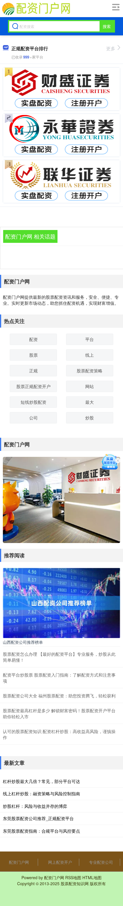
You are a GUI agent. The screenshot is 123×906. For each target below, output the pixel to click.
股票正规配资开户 (33, 386)
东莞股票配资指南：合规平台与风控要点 (41, 831)
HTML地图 (92, 877)
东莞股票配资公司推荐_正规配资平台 (38, 818)
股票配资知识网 (75, 883)
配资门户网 (19, 862)
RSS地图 (73, 877)
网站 (89, 386)
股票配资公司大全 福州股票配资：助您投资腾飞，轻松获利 (59, 696)
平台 (89, 339)
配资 (33, 339)
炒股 (89, 418)
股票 (33, 355)
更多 (110, 48)
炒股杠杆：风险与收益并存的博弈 (35, 806)
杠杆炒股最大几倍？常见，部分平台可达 (41, 781)
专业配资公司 (101, 862)
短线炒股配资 (33, 402)
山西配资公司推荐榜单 (23, 642)
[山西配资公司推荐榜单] (61, 602)
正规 (33, 371)
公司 (33, 418)
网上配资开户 (60, 862)
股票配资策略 (89, 371)
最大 (89, 402)
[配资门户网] (35, 9)
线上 (89, 355)
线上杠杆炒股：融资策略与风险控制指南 (41, 793)
